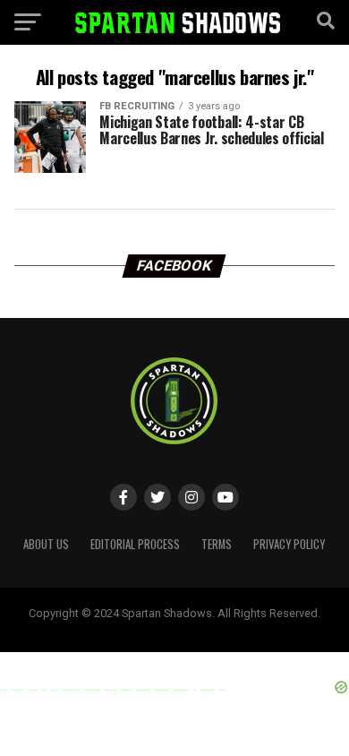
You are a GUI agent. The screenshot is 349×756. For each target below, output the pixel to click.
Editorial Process (135, 544)
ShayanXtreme (217, 627)
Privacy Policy (289, 544)
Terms (216, 544)
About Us (46, 544)
